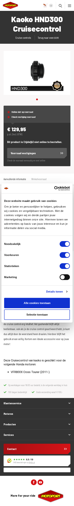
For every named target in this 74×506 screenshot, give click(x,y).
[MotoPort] (9, 5)
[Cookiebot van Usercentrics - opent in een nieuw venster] (54, 188)
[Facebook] (34, 482)
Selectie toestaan (37, 314)
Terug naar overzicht (48, 37)
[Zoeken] (60, 5)
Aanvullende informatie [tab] (15, 179)
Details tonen (54, 291)
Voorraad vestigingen (23, 153)
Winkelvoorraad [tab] (39, 179)
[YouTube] (40, 482)
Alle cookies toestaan (37, 302)
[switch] (65, 255)
